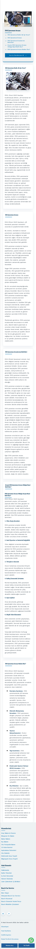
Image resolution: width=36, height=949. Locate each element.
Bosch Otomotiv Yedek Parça (11, 901)
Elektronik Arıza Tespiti (9, 856)
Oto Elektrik (5, 853)
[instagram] (3, 913)
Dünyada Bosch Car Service (10, 896)
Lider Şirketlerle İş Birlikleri (10, 881)
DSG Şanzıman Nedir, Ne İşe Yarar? (19, 35)
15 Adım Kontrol (6, 847)
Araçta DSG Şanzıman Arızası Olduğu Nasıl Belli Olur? (17, 46)
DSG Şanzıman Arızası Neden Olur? (19, 49)
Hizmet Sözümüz (7, 879)
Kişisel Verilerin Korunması (10, 939)
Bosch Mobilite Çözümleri (10, 904)
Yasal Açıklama (6, 931)
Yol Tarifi (26, 945)
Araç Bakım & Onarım (8, 833)
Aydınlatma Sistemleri (8, 850)
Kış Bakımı (4, 842)
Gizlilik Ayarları (6, 935)
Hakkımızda (5, 870)
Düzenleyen (5, 926)
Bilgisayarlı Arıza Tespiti (9, 859)
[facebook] (9, 913)
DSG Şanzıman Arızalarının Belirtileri (16, 41)
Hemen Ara (9, 945)
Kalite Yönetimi (6, 873)
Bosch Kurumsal (6, 898)
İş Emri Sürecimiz (7, 876)
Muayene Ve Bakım (7, 836)
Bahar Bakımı (5, 839)
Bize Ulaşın (5, 893)
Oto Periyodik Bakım (8, 844)
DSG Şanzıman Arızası (15, 38)
